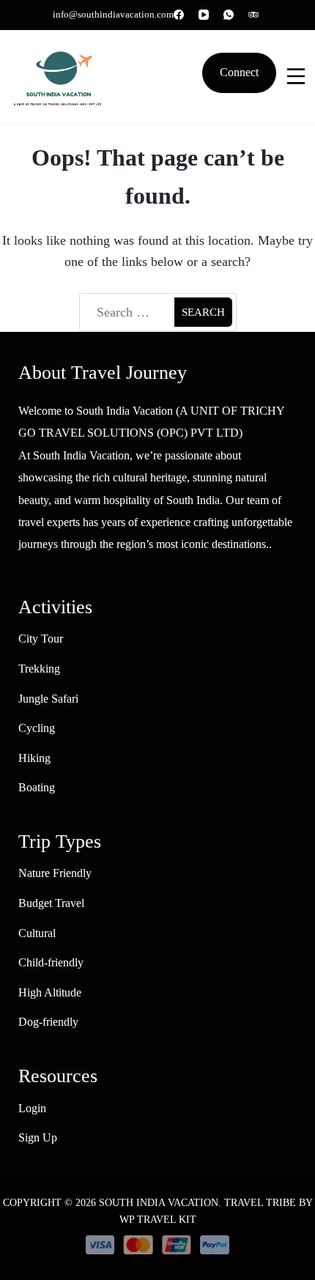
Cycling (36, 728)
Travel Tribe (260, 1202)
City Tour (40, 638)
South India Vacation (158, 1202)
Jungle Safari (48, 698)
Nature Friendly (55, 873)
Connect (239, 72)
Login (32, 1108)
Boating (36, 787)
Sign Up (37, 1137)
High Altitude (49, 992)
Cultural (37, 933)
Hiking (34, 758)
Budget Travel (51, 903)
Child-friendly (51, 962)
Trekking (39, 668)
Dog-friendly (48, 1022)
